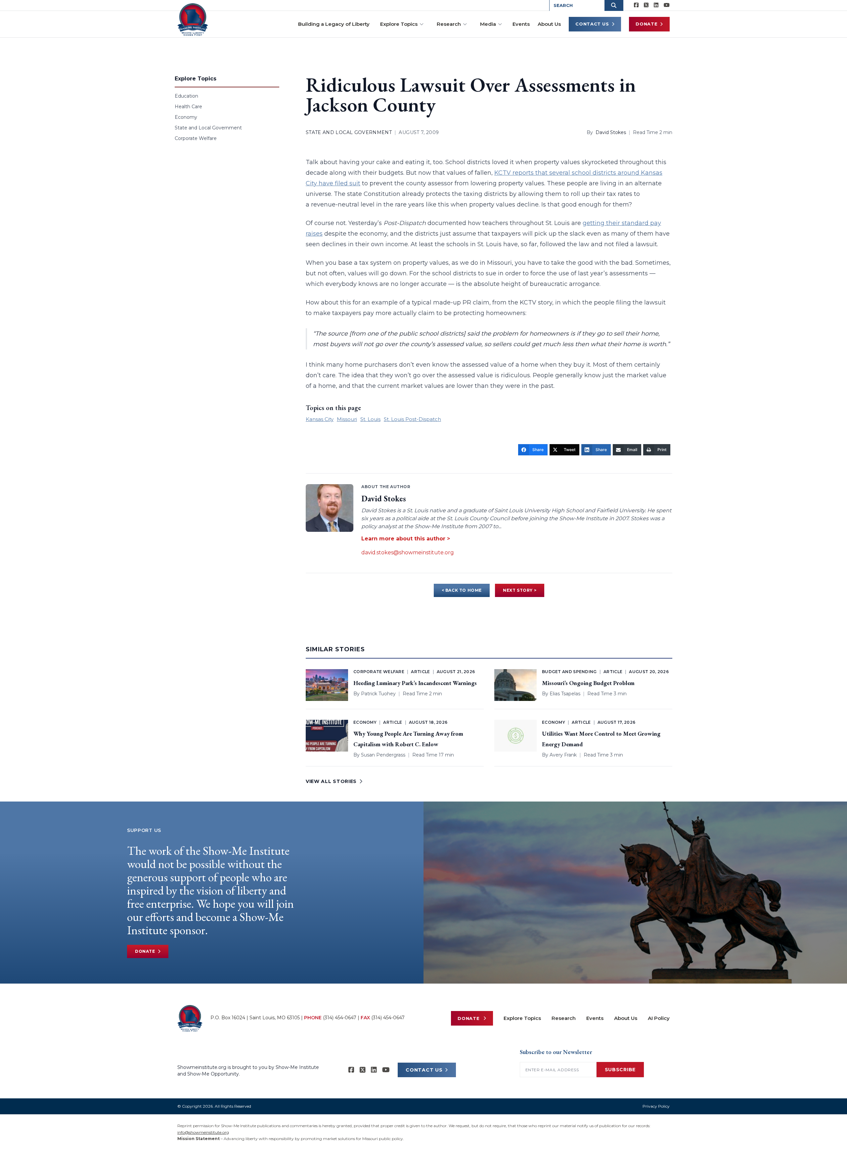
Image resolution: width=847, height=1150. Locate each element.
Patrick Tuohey (378, 694)
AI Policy (659, 1018)
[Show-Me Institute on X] (646, 5)
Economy (186, 117)
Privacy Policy (656, 1106)
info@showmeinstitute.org (203, 1132)
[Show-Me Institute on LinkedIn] (656, 5)
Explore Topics (399, 24)
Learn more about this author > (405, 538)
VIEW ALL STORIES (331, 781)
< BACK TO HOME (462, 590)
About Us (549, 24)
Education (186, 96)
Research (449, 24)
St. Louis (370, 419)
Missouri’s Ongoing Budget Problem (588, 683)
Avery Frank (563, 755)
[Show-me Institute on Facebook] (636, 5)
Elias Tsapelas (565, 694)
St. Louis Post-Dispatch (412, 419)
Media (488, 24)
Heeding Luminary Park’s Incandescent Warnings (415, 683)
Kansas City (320, 419)
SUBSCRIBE (620, 1070)
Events (521, 24)
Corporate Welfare (196, 138)
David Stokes (611, 132)
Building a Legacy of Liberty (334, 24)
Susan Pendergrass (383, 755)
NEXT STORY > (519, 590)
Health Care (188, 107)
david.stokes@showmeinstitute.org (407, 552)
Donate (646, 23)
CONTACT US (424, 1070)
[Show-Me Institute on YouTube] (667, 5)
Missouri (347, 419)
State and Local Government (208, 128)
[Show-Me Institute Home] (192, 19)
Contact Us (592, 23)
